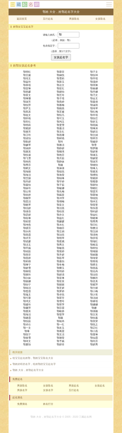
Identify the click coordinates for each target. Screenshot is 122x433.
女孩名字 (48, 390)
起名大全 (109, 4)
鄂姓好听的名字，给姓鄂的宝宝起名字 (34, 364)
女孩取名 (100, 18)
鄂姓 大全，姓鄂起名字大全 (28, 370)
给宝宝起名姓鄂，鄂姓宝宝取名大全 (33, 358)
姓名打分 (48, 404)
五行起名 (48, 18)
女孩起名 (100, 385)
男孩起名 (74, 385)
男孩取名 (74, 18)
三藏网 (26, 4)
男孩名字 (22, 390)
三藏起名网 (85, 416)
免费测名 (22, 404)
